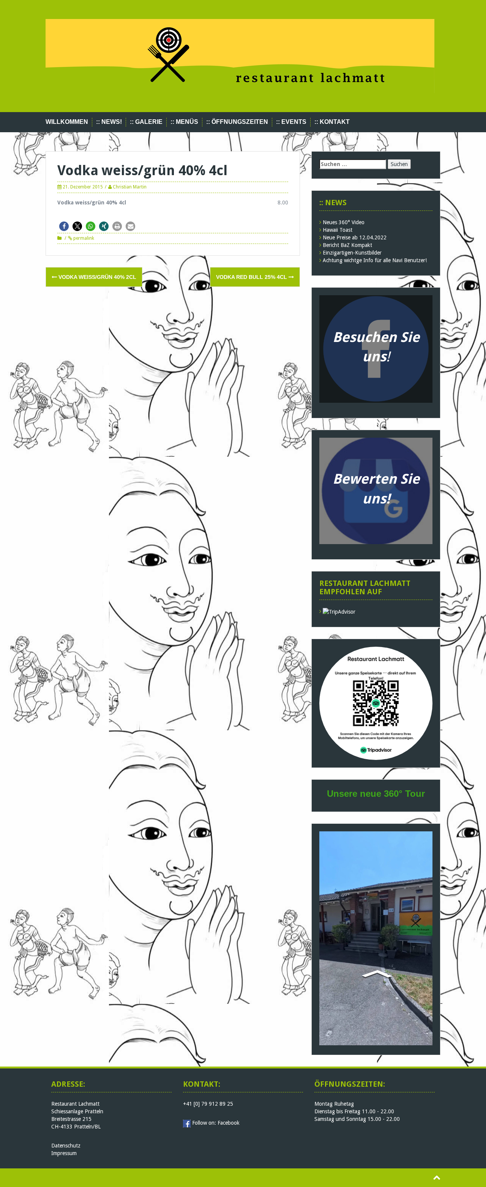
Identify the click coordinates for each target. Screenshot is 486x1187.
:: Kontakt (332, 122)
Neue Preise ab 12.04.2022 (355, 237)
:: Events (291, 122)
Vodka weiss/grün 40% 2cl (96, 277)
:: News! (109, 122)
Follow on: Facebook (216, 1123)
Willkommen (67, 122)
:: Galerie (146, 122)
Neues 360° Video (343, 222)
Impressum (64, 1153)
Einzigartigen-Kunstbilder (352, 253)
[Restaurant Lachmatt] (240, 55)
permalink (83, 238)
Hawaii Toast (337, 230)
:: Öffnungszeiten (237, 122)
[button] (64, 226)
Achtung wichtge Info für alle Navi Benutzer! (375, 260)
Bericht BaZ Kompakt (347, 245)
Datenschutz (65, 1146)
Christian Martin (130, 187)
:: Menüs (184, 122)
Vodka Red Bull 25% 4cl (252, 277)
